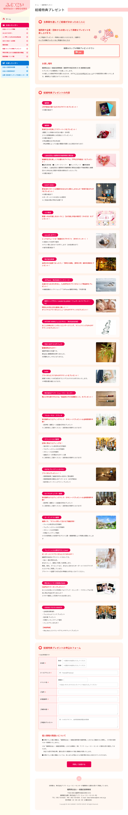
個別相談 (5, 45)
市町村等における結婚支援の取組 (13, 53)
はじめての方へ (7, 33)
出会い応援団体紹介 (8, 71)
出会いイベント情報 (8, 29)
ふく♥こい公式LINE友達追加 (11, 37)
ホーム (8, 19)
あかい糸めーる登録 (8, 41)
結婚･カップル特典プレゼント (11, 49)
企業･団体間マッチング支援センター (14, 75)
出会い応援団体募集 (8, 67)
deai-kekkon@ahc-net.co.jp (96, 798)
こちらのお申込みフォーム (84, 73)
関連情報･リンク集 (8, 56)
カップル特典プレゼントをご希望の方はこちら (54, 40)
